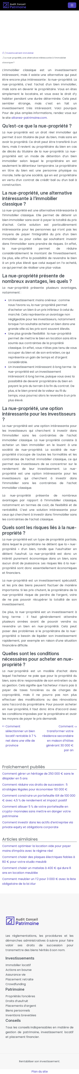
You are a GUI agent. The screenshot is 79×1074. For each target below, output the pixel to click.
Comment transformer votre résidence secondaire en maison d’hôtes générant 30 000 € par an (57, 738)
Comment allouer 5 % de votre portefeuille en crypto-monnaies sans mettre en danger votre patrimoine (36, 811)
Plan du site (39, 1071)
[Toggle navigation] (72, 5)
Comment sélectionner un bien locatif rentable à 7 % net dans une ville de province (21, 736)
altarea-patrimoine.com (29, 118)
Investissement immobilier (20, 52)
